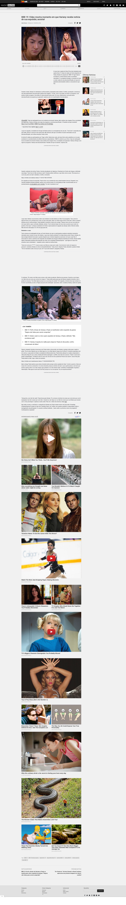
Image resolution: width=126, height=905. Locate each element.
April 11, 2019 (39, 127)
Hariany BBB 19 (68, 857)
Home (64, 890)
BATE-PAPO (96, 1)
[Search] (78, 5)
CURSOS (53, 1)
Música (9, 8)
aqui (66, 401)
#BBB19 (36, 124)
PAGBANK (47, 1)
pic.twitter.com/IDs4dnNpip (46, 124)
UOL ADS (63, 1)
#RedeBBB (24, 120)
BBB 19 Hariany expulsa (33, 857)
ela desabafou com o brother (37, 184)
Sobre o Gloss (66, 891)
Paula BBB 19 (25, 860)
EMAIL (103, 1)
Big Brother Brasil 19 (51, 857)
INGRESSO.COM (34, 1)
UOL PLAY (58, 1)
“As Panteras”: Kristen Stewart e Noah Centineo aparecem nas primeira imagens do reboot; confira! (68, 873)
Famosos (63, 8)
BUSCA (88, 1)
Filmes (27, 8)
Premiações (81, 8)
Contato (64, 892)
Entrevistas (117, 8)
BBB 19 (25, 857)
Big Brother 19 (43, 857)
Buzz (100, 8)
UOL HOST (41, 1)
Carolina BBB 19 (60, 857)
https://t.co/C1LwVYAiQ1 (27, 124)
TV (45, 8)
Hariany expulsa (75, 857)
